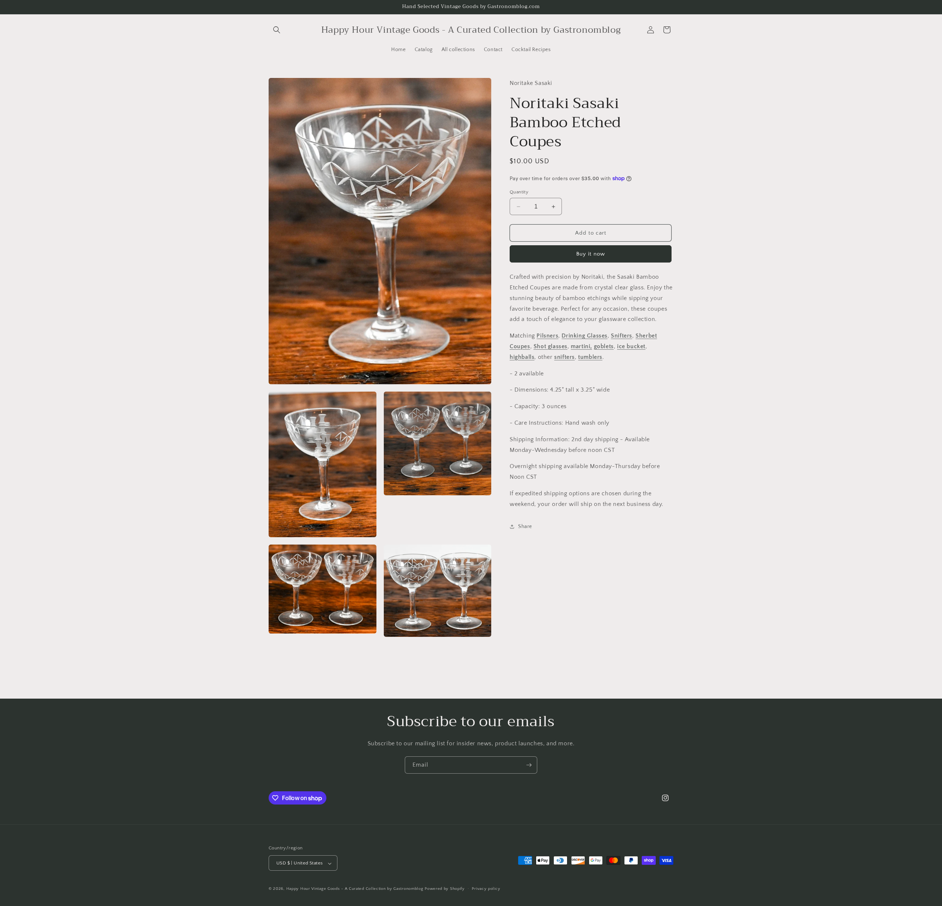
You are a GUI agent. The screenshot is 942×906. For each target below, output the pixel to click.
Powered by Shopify (445, 889)
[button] (277, 30)
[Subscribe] (529, 765)
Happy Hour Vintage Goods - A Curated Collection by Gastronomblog (355, 889)
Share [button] (525, 526)
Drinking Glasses (585, 335)
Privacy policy (486, 889)
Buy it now (590, 254)
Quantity (519, 192)
